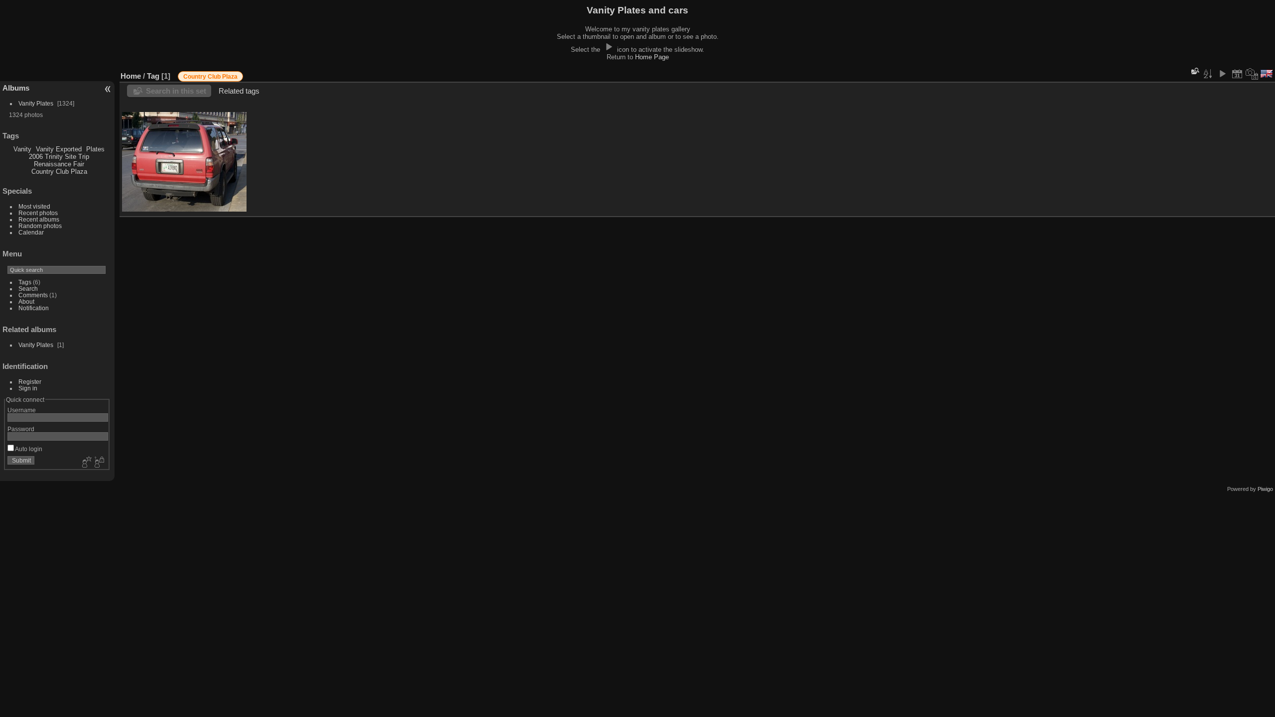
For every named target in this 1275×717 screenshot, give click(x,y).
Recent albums (38, 219)
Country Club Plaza (59, 171)
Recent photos (38, 213)
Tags (24, 282)
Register (29, 381)
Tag (153, 76)
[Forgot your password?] (98, 462)
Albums (15, 88)
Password (20, 429)
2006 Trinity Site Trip (59, 156)
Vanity (22, 149)
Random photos (40, 226)
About (26, 301)
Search (28, 288)
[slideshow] (1222, 73)
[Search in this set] (1194, 71)
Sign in (27, 388)
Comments (33, 295)
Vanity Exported (59, 149)
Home (131, 76)
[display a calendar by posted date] (1237, 73)
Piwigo (1265, 489)
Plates (95, 149)
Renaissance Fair (59, 164)
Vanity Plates (35, 103)
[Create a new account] (85, 462)
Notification (33, 308)
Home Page (652, 57)
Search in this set (176, 91)
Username (21, 410)
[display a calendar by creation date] (1252, 73)
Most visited (34, 206)
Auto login (28, 449)
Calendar (31, 232)
